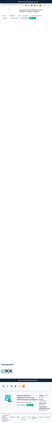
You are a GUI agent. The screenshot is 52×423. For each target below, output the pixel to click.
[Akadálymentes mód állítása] (23, 386)
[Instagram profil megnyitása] (29, 5)
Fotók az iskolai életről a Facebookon (26, 207)
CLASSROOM (25, 18)
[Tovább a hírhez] (25, 228)
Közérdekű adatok (14, 18)
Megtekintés (8, 167)
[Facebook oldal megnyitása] (26, 5)
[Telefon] (19, 386)
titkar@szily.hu (43, 400)
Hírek (19, 15)
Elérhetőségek (23, 83)
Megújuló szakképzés (10, 83)
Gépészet (18, 417)
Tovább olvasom (8, 68)
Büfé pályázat (13, 43)
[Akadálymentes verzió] (40, 5)
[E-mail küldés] (35, 5)
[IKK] (7, 371)
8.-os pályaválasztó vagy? (9, 207)
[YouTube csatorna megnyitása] (32, 5)
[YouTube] (11, 386)
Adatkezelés (41, 417)
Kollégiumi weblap (42, 207)
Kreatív (28, 417)
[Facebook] (3, 386)
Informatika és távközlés (24, 418)
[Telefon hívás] (37, 5)
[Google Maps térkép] (12, 314)
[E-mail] (15, 386)
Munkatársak (10, 91)
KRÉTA (33, 18)
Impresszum (47, 417)
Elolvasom (22, 245)
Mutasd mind (30, 149)
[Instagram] (7, 386)
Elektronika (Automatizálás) (35, 418)
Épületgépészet (12, 417)
